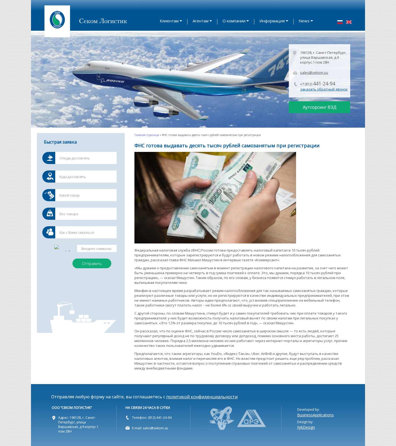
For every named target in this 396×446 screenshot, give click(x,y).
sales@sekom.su (314, 72)
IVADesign (306, 427)
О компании (234, 20)
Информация (272, 20)
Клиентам (169, 20)
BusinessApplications (315, 414)
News (304, 20)
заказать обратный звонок (324, 89)
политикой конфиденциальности (202, 397)
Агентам (201, 20)
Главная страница (146, 135)
